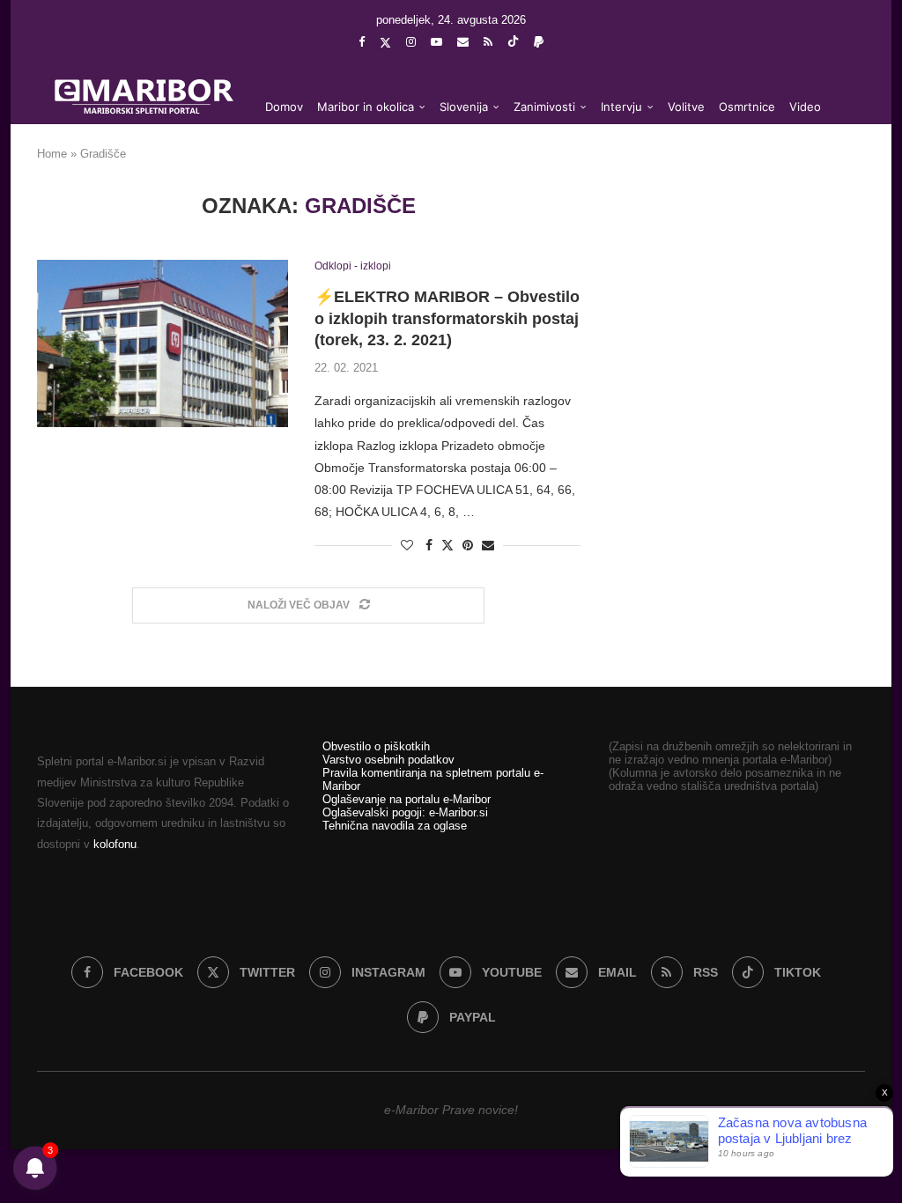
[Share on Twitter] (447, 544)
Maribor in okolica (365, 107)
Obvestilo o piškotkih (376, 746)
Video (805, 107)
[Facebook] (362, 41)
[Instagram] (411, 41)
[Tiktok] (513, 42)
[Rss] (488, 41)
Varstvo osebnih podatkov (388, 759)
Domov (284, 107)
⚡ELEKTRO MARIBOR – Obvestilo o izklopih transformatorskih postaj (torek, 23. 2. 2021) (447, 318)
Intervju (621, 107)
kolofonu (115, 844)
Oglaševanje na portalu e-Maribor (406, 799)
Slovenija (464, 107)
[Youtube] (436, 41)
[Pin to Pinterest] (467, 545)
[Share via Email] (488, 545)
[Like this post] (407, 545)
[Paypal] (538, 41)
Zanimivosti (544, 107)
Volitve (686, 107)
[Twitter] (385, 42)
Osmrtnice (747, 107)
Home (52, 153)
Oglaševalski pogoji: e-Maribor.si (405, 812)
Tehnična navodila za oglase (394, 825)
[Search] (838, 178)
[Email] (463, 41)
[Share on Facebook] (429, 545)
